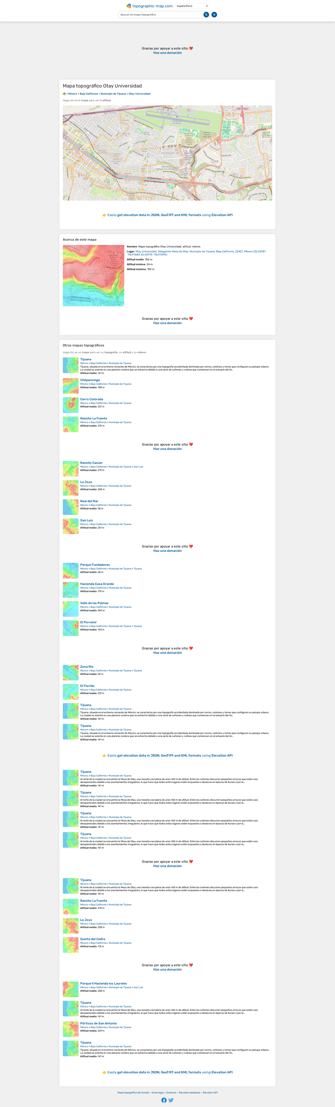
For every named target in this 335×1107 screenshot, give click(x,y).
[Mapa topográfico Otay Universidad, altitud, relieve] (93, 275)
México (84, 363)
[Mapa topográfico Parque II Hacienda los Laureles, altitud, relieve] (71, 989)
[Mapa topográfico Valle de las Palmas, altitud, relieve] (71, 609)
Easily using (170, 215)
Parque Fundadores (95, 565)
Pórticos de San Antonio (98, 1023)
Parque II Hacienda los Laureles (103, 983)
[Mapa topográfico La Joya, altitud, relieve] (71, 488)
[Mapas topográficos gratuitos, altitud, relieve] (64, 93)
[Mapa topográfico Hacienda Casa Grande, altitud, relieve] (71, 590)
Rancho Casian (91, 463)
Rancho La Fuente (93, 418)
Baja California (99, 363)
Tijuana (85, 359)
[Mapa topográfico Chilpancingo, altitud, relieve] (71, 386)
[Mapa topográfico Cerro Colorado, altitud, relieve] (71, 405)
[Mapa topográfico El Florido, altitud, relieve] (71, 692)
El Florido (87, 686)
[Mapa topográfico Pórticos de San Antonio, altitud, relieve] (71, 1029)
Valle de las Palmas (94, 603)
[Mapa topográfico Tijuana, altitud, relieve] (71, 366)
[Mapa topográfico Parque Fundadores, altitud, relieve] (71, 571)
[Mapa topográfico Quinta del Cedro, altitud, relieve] (71, 945)
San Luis (138, 466)
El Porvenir (88, 622)
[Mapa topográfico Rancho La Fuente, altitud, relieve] (71, 424)
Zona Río (86, 667)
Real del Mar (89, 501)
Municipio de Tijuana (120, 363)
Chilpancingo (90, 380)
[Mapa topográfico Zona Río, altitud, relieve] (71, 672)
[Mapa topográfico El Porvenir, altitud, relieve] (71, 628)
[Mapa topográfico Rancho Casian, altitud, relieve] (71, 469)
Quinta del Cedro (92, 939)
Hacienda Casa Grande (97, 584)
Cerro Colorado (91, 399)
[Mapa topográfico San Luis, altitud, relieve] (71, 526)
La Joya (86, 482)
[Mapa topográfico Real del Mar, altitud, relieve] (71, 507)
